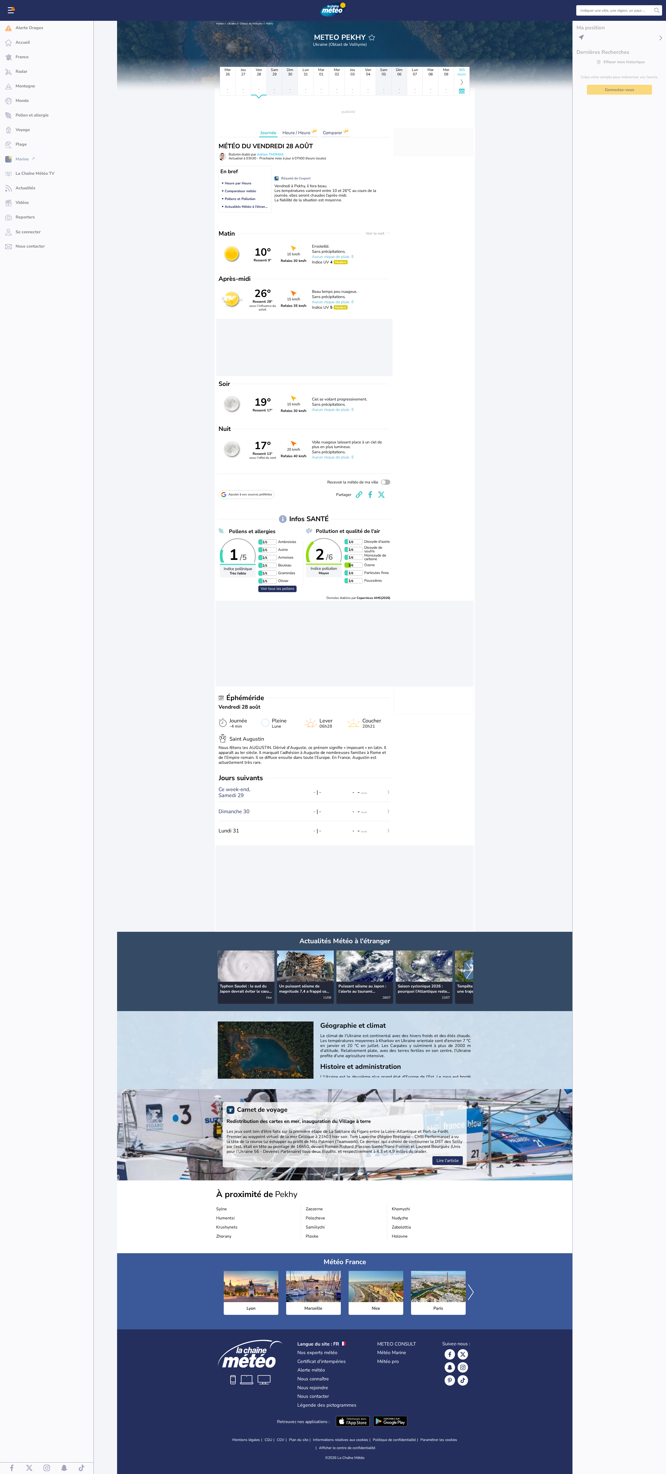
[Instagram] (463, 1367)
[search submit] (657, 10)
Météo (220, 23)
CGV (280, 1439)
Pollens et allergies (252, 531)
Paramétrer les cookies (438, 1440)
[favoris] (372, 37)
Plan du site (298, 1439)
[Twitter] (463, 1354)
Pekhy (269, 23)
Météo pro (388, 1361)
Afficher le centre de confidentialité (347, 1448)
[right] (469, 971)
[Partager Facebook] (370, 494)
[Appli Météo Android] (390, 1421)
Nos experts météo (317, 1352)
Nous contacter (313, 1396)
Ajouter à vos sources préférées (250, 494)
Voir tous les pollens (277, 588)
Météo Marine (391, 1352)
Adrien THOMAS (270, 154)
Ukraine (231, 23)
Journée (268, 133)
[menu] (12, 10)
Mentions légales (246, 1439)
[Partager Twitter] (381, 494)
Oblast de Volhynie (251, 23)
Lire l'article (448, 1160)
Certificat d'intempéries (321, 1361)
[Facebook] (450, 1354)
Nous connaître (313, 1379)
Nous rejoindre (312, 1388)
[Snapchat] (450, 1367)
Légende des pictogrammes (326, 1405)
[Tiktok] (463, 1380)
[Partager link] (359, 494)
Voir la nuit (375, 233)
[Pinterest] (450, 1380)
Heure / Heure (297, 133)
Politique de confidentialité (394, 1439)
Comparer (333, 133)
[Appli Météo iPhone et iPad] (353, 1421)
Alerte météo (311, 1370)
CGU (268, 1439)
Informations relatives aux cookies (340, 1439)
